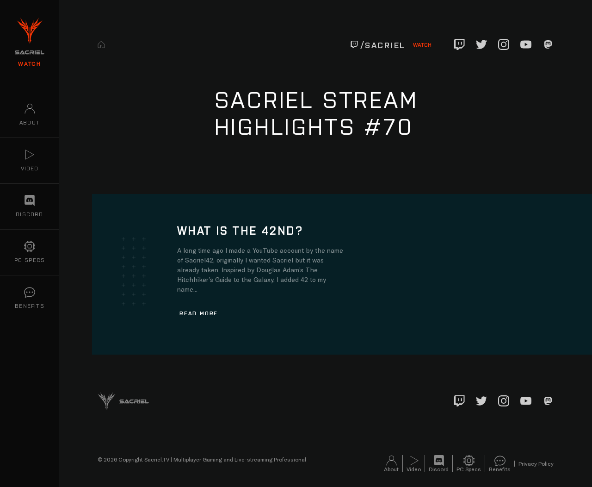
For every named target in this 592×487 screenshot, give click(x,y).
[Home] (101, 44)
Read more (198, 313)
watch (29, 63)
